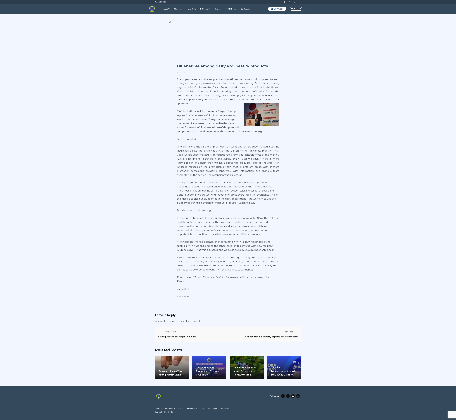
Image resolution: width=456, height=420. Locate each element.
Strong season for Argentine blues (177, 336)
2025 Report (231, 9)
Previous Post (169, 332)
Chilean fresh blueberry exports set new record (271, 336)
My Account (296, 9)
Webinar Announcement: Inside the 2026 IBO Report (283, 371)
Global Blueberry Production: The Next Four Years (208, 371)
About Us (167, 9)
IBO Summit (205, 9)
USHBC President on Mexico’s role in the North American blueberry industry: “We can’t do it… (246, 374)
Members (178, 9)
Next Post (288, 332)
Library (218, 9)
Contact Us (245, 9)
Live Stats (192, 9)
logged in (174, 321)
